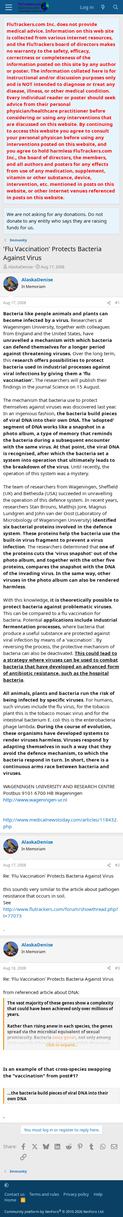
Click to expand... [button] (62, 1045)
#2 (117, 865)
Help (98, 1194)
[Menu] (8, 7)
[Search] (115, 7)
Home (10, 1200)
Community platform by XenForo (54, 1211)
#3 (117, 968)
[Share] (109, 303)
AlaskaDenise (20, 267)
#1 (117, 302)
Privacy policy (76, 1194)
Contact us (14, 1194)
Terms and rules (44, 1194)
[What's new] (103, 7)
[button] (6, 1184)
